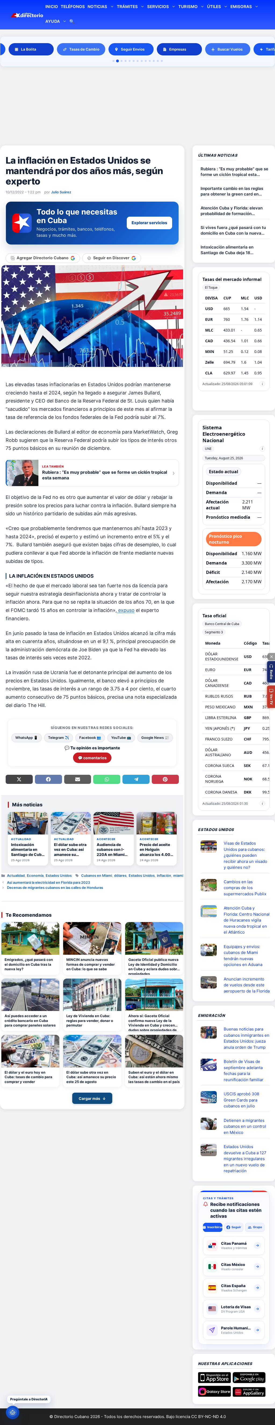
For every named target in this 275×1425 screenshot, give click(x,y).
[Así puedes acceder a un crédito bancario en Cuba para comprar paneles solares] (30, 995)
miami (178, 875)
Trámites (127, 6)
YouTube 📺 (121, 737)
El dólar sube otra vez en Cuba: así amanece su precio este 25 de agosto (91, 1077)
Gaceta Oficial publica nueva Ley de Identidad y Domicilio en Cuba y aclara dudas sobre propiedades (153, 966)
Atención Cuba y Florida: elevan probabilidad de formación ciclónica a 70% (232, 210)
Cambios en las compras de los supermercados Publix (245, 887)
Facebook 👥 (90, 737)
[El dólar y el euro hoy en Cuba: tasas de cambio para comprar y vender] (30, 1051)
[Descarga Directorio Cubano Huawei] (249, 1394)
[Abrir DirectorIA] (12, 1412)
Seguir (236, 1227)
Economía (35, 875)
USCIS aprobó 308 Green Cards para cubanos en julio (241, 1099)
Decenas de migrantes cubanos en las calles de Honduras (55, 887)
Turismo (187, 6)
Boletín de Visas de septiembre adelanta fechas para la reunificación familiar (243, 1070)
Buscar (72, 22)
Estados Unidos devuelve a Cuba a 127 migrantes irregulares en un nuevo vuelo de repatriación (245, 1158)
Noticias (97, 6)
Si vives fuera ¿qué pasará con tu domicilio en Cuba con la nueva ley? (233, 230)
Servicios (158, 6)
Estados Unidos (59, 875)
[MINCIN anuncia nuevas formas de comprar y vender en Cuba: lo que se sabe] (92, 938)
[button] (271, 672)
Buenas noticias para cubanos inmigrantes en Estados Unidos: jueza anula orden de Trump (246, 1038)
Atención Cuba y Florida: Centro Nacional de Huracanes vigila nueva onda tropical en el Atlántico (247, 920)
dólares (120, 875)
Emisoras (241, 6)
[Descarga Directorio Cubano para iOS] (214, 1381)
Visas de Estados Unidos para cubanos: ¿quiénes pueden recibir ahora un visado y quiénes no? (245, 855)
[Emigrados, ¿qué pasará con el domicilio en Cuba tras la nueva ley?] (30, 938)
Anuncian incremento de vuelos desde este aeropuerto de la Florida (247, 985)
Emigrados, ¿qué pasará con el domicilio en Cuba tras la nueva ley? (29, 964)
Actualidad (16, 875)
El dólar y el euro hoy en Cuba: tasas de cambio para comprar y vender (28, 1077)
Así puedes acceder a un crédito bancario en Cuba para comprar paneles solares (30, 1020)
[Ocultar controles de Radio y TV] (271, 656)
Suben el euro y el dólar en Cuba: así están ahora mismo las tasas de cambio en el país (154, 1077)
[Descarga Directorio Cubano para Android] (249, 1381)
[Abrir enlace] (211, 846)
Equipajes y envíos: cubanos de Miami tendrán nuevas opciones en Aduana (243, 955)
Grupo (257, 1227)
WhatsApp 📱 (26, 737)
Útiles (214, 6)
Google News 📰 (155, 737)
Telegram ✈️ (58, 737)
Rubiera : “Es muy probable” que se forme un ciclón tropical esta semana (234, 171)
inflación (164, 875)
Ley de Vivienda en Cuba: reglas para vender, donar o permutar (89, 1020)
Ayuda (52, 21)
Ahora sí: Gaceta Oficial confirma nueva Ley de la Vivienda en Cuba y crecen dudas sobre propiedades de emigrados (152, 1022)
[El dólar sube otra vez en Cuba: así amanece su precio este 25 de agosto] (92, 1051)
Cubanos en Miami (96, 875)
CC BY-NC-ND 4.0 (208, 1416)
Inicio (51, 6)
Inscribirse (214, 1227)
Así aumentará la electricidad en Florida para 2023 (48, 882)
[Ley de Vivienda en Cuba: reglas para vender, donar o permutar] (92, 995)
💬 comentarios (92, 757)
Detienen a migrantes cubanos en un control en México (245, 1126)
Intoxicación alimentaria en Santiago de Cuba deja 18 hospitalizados (227, 250)
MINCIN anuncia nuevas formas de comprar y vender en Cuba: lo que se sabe (90, 964)
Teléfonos (73, 6)
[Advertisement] (137, 106)
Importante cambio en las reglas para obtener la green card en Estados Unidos (232, 191)
